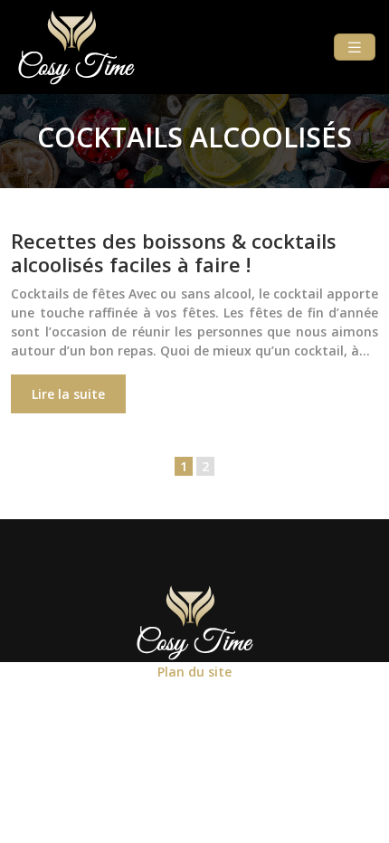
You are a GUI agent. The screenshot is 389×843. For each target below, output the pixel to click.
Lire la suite (68, 394)
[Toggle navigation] (354, 47)
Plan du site (194, 671)
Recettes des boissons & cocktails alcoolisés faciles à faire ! (174, 252)
